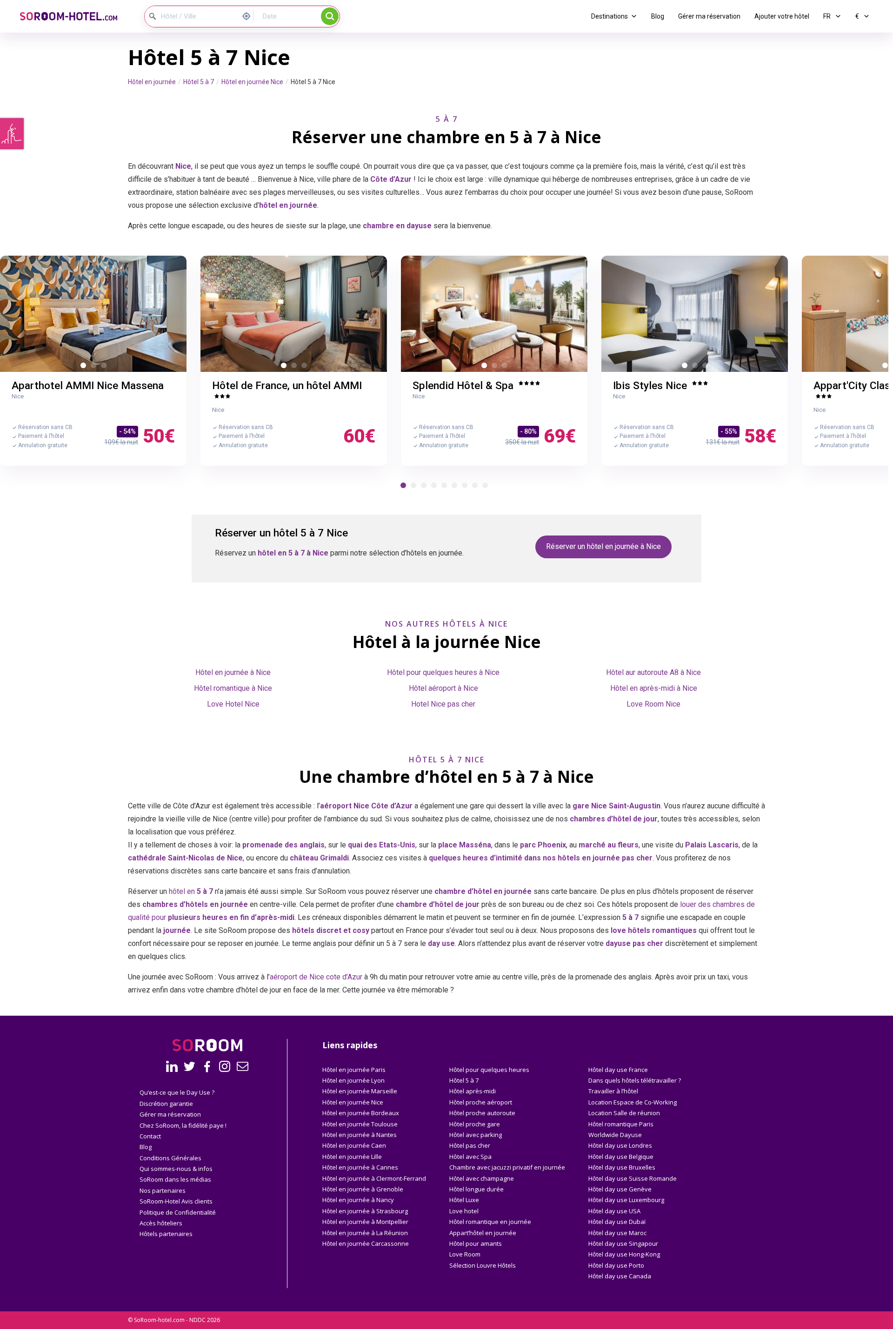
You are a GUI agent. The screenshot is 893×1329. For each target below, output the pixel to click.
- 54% (127, 431)
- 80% (528, 431)
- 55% (728, 431)
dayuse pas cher (634, 943)
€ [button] (857, 16)
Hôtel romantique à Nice (233, 688)
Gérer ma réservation (709, 16)
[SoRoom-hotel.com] (74, 16)
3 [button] (105, 367)
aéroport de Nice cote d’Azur (316, 976)
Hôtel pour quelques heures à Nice (443, 672)
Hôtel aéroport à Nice (443, 688)
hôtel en (191, 891)
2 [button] (95, 367)
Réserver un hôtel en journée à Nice (603, 546)
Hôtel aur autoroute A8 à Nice (653, 672)
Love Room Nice (653, 704)
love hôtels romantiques (654, 930)
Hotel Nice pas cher (443, 704)
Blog (657, 16)
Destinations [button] (609, 16)
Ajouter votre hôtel (781, 16)
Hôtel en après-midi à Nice (653, 688)
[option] (93, 314)
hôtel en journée (502, 891)
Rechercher (330, 16)
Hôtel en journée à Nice (233, 672)
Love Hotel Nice (233, 704)
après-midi (275, 917)
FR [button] (827, 16)
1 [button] (85, 367)
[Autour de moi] (249, 15)
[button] (403, 485)
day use (441, 943)
